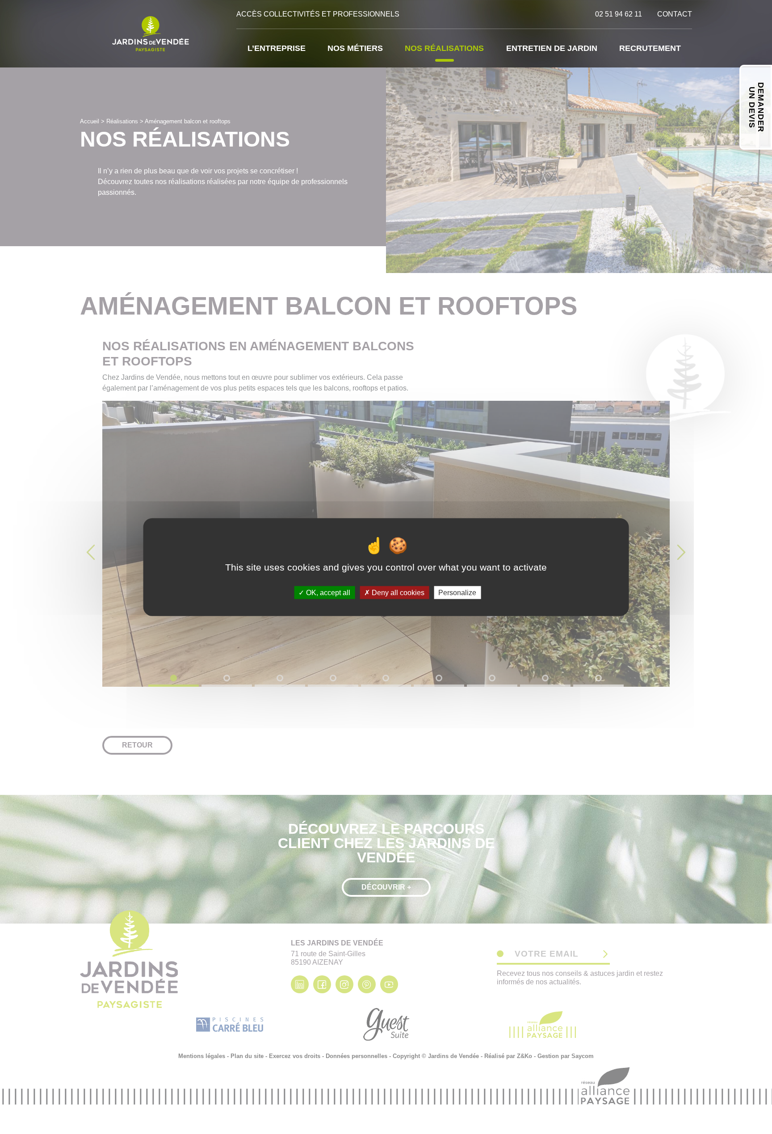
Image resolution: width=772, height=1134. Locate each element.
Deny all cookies (397, 592)
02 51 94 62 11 (618, 14)
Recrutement (650, 48)
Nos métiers (355, 48)
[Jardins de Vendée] (151, 33)
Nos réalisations (444, 48)
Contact (674, 14)
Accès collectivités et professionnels (317, 14)
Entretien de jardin (551, 48)
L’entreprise (277, 48)
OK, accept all (327, 592)
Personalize (457, 592)
